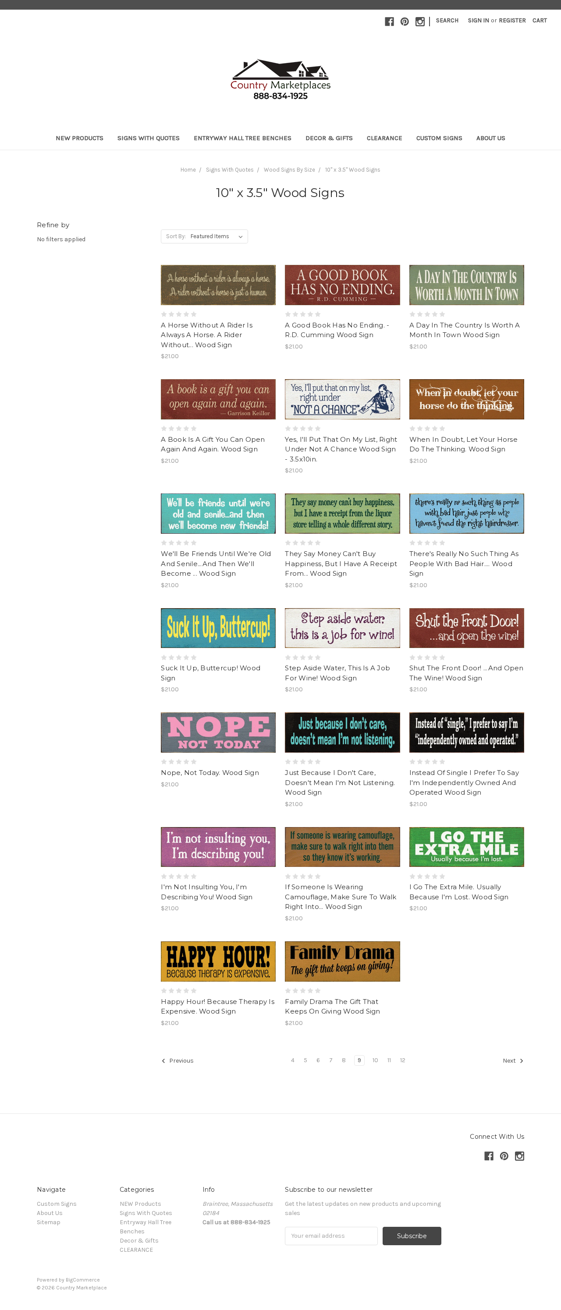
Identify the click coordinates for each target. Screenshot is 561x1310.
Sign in (478, 20)
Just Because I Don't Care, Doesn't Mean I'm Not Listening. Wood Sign (340, 782)
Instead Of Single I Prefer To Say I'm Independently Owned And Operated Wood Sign (464, 782)
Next (510, 1060)
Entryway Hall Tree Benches (242, 138)
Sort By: (176, 236)
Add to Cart (218, 300)
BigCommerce (83, 1280)
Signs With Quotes (148, 138)
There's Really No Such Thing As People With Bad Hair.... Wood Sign (464, 563)
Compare (215, 285)
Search (447, 20)
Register (512, 20)
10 (375, 1060)
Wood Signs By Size (289, 169)
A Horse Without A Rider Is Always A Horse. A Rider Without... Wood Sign (206, 335)
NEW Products (79, 138)
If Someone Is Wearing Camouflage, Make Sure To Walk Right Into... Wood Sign (340, 897)
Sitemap (48, 1222)
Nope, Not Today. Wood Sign (210, 772)
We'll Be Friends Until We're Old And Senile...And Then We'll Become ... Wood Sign (216, 563)
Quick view (218, 269)
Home (188, 169)
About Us (490, 138)
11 (389, 1060)
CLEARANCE (384, 138)
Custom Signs (439, 138)
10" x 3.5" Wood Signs (352, 169)
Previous (181, 1060)
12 (402, 1060)
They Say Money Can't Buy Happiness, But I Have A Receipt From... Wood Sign (341, 563)
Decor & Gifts (329, 138)
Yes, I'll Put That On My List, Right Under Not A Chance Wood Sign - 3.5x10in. (341, 449)
